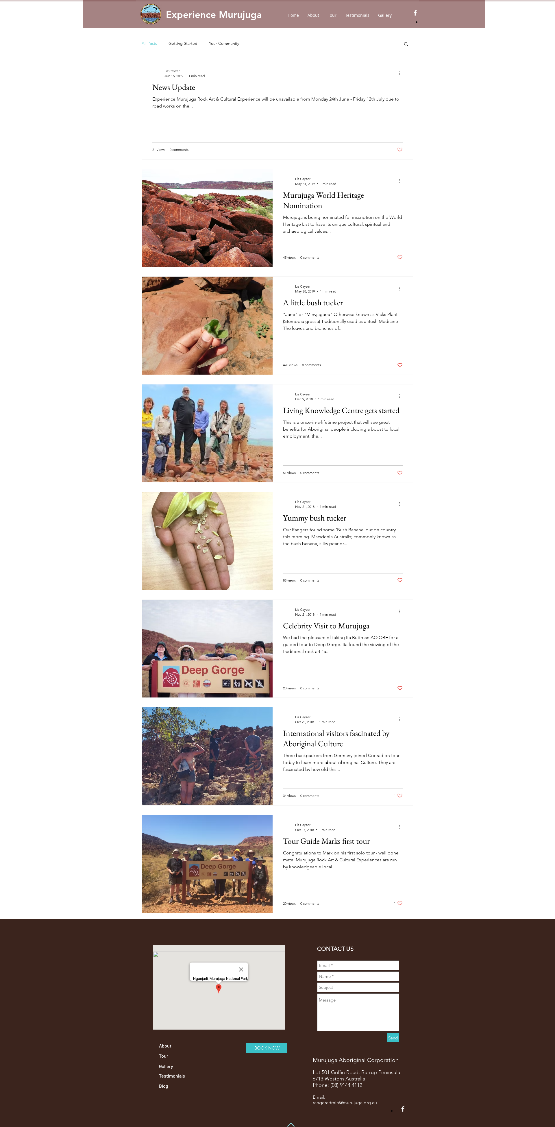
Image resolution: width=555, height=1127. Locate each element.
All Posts (149, 43)
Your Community (224, 43)
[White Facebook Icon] (415, 12)
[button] (406, 44)
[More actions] (401, 73)
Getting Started (183, 43)
